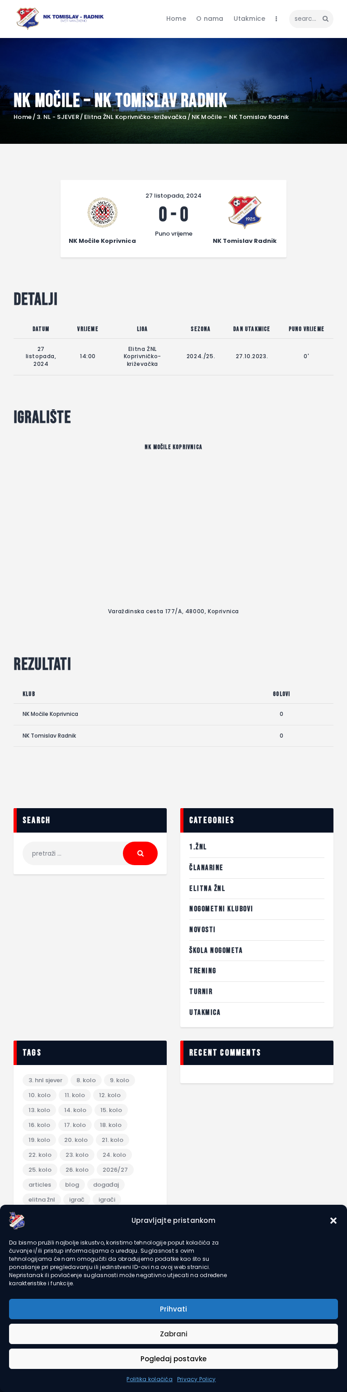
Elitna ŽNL (207, 888)
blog (72, 1184)
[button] (333, 1220)
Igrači (106, 1199)
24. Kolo (114, 1155)
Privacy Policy (196, 1379)
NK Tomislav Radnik (49, 735)
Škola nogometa (216, 950)
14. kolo (75, 1110)
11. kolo (75, 1095)
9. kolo (119, 1080)
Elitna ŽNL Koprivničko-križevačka (135, 117)
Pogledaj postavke (173, 1359)
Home (23, 117)
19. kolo (39, 1140)
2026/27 (115, 1169)
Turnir (200, 991)
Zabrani (174, 1334)
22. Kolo (40, 1155)
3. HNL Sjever (45, 1080)
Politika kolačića (149, 1379)
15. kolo (111, 1110)
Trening (202, 970)
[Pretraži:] (90, 853)
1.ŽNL (198, 847)
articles (39, 1184)
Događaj (106, 1184)
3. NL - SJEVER (58, 117)
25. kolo (40, 1169)
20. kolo (76, 1140)
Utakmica (204, 1012)
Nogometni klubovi (221, 909)
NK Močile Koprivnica (50, 714)
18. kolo (111, 1125)
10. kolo (39, 1095)
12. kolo (110, 1095)
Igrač (76, 1199)
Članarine (206, 867)
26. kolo (77, 1169)
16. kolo (39, 1125)
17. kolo (75, 1125)
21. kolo (112, 1140)
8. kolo (86, 1080)
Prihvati (173, 1309)
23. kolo (77, 1155)
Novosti (202, 929)
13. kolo (39, 1110)
